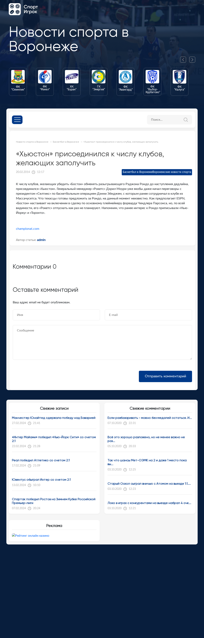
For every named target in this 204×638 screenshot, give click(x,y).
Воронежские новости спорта (171, 172)
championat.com (27, 228)
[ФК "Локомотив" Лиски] (183, 82)
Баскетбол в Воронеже (137, 172)
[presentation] (184, 60)
